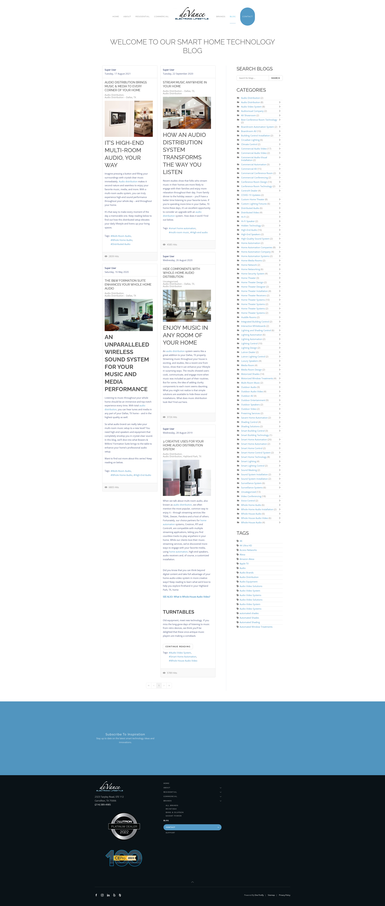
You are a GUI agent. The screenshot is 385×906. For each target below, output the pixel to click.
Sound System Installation (254, 474)
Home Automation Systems (255, 256)
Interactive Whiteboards (253, 325)
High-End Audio (143, 474)
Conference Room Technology (257, 186)
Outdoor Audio (249, 387)
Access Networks (248, 549)
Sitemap (271, 895)
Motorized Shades (250, 373)
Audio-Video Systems (250, 608)
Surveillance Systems (252, 487)
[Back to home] (192, 13)
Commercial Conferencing (254, 177)
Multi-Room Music (250, 382)
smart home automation (183, 228)
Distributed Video (250, 212)
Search (275, 78)
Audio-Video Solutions (251, 599)
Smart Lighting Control (252, 465)
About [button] (127, 16)
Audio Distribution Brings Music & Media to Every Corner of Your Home (126, 86)
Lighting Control (249, 343)
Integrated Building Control (255, 321)
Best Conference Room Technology (259, 119)
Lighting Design (249, 347)
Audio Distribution (114, 95)
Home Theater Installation (254, 291)
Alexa (242, 554)
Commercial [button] (161, 16)
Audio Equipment (248, 581)
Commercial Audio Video (254, 148)
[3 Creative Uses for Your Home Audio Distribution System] (187, 478)
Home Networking (251, 269)
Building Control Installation (255, 135)
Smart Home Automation (183, 656)
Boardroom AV (249, 131)
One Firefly (259, 895)
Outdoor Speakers (250, 404)
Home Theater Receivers (253, 295)
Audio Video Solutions (251, 586)
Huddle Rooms (249, 317)
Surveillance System (251, 483)
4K (241, 540)
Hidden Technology (251, 225)
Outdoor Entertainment (253, 400)
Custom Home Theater (253, 199)
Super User (110, 69)
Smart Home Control (251, 448)
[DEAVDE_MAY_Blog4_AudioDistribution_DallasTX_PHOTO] (129, 315)
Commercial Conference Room (257, 173)
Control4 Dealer (249, 190)
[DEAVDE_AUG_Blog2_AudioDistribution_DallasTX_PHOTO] (129, 119)
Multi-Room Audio (121, 235)
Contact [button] (247, 16)
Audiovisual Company (252, 110)
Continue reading (178, 646)
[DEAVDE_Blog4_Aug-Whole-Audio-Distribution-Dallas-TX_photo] (187, 306)
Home (115, 16)
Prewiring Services (250, 413)
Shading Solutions (250, 426)
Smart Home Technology (254, 456)
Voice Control (248, 500)
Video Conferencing (251, 496)
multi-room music (179, 232)
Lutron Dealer (248, 352)
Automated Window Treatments (256, 626)
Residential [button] (143, 16)
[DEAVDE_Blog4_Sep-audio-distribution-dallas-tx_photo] (187, 113)
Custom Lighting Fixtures (254, 203)
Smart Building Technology (255, 435)
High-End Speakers (250, 234)
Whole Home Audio (122, 239)
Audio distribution (128, 181)
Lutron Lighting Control (253, 356)
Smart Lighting (248, 461)
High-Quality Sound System (255, 238)
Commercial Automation (253, 164)
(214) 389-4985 (103, 804)
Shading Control (249, 421)
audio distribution (175, 351)
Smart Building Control (253, 430)
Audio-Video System (250, 604)
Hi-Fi (243, 216)
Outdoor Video (248, 408)
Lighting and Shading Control (256, 330)
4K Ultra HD (246, 545)
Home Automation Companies (257, 247)
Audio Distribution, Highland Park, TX (182, 456)
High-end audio (200, 232)
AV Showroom (248, 115)
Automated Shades (249, 617)
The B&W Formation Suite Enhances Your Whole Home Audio (128, 284)
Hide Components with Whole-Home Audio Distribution (181, 273)
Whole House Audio (251, 513)
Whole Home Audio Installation (257, 509)
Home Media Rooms (252, 260)
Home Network (249, 264)
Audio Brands (247, 572)
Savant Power (174, 816)
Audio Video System (180, 652)
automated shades (249, 613)
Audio (243, 568)
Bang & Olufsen (175, 812)
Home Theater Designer (253, 286)
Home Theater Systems (253, 299)
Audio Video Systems (250, 595)
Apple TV (244, 563)
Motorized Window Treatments (257, 378)
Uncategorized (170, 281)
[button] (192, 882)
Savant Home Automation (254, 417)
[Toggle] (280, 102)
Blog (233, 16)
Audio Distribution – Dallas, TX (120, 97)
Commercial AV (249, 168)
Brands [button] (220, 16)
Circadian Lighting (250, 139)
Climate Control (249, 144)
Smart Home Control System (256, 452)
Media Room (248, 365)
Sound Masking (249, 470)
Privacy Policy (284, 895)
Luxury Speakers (249, 360)
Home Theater (248, 277)
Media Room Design (251, 369)
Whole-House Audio (251, 522)
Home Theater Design (252, 282)
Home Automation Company (256, 251)
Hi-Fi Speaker (248, 221)
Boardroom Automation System (257, 126)
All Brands (172, 805)
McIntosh (171, 809)
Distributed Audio (121, 244)
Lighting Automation (251, 334)
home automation (178, 551)
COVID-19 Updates (250, 194)
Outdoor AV (247, 395)
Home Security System (252, 273)
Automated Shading (250, 622)
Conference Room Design (254, 181)
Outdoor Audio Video (252, 391)
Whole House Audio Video (183, 660)
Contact (171, 827)
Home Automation (250, 242)
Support (170, 833)
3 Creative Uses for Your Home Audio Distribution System (183, 445)
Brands (167, 801)
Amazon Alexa (247, 558)
